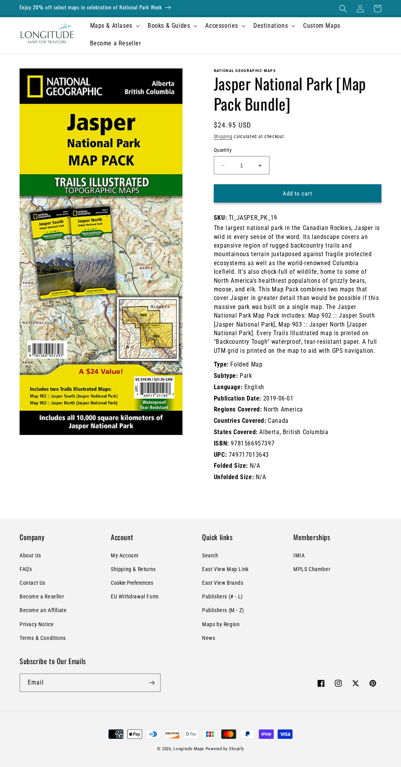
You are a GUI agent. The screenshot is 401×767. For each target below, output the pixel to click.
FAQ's (26, 569)
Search (210, 555)
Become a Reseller (42, 596)
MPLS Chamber (311, 569)
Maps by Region (221, 624)
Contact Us (32, 583)
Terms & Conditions (43, 638)
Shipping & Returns (133, 569)
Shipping (223, 136)
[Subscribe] (151, 683)
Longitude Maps (188, 748)
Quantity (222, 150)
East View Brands (223, 583)
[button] (343, 8)
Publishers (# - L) (222, 596)
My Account (125, 555)
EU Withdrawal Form (135, 596)
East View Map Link (225, 569)
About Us (30, 555)
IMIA (299, 555)
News (208, 638)
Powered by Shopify (225, 748)
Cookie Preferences (132, 583)
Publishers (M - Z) (223, 610)
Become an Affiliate (43, 610)
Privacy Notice (37, 624)
